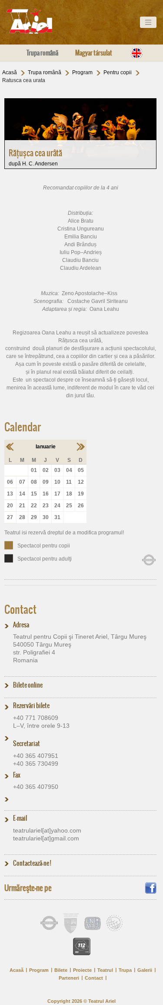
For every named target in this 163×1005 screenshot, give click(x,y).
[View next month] (80, 446)
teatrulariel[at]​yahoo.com (47, 830)
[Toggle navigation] (148, 22)
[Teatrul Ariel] (39, 21)
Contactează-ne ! (32, 863)
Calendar (22, 427)
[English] (136, 53)
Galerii (144, 970)
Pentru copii (117, 72)
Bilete (60, 970)
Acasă (9, 72)
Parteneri (69, 978)
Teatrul (105, 970)
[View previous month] (10, 446)
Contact (20, 609)
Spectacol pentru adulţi (44, 559)
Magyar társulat (93, 53)
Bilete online (28, 685)
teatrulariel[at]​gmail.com (46, 838)
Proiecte (82, 970)
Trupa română (42, 53)
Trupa (125, 970)
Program (82, 72)
